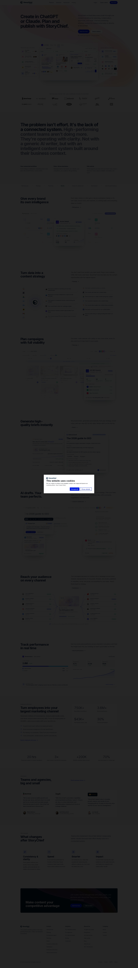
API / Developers (88, 946)
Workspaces (24, 185)
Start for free (84, 31)
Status (116, 962)
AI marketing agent (51, 935)
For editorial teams (70, 935)
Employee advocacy (52, 949)
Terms (105, 962)
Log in (95, 2)
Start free (113, 2)
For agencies (68, 932)
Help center (87, 938)
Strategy (38, 185)
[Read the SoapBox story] (92, 794)
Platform (51, 2)
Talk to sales (88, 905)
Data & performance (111, 185)
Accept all (74, 489)
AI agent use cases (89, 929)
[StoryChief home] (26, 2)
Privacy (100, 962)
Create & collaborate (78, 185)
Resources (66, 2)
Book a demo (104, 2)
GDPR (110, 962)
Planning (50, 185)
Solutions (58, 2)
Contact (105, 932)
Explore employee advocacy (28, 740)
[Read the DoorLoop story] (27, 794)
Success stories (88, 935)
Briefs (62, 185)
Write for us (87, 944)
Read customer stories (77, 780)
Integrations (87, 932)
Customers (68, 941)
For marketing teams (70, 929)
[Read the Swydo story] (58, 794)
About (104, 929)
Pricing (74, 2)
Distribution (94, 185)
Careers (105, 935)
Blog (85, 941)
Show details (85, 489)
